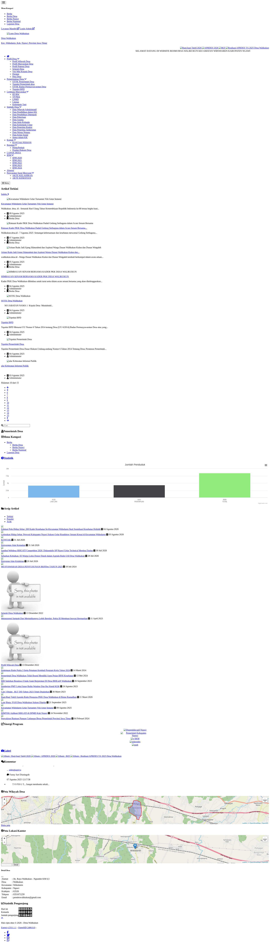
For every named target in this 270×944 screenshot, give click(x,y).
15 (8, 415)
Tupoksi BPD (18, 89)
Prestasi (15, 74)
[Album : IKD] (63, 756)
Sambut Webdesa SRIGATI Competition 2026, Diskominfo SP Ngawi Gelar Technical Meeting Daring (47, 550)
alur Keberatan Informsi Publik (15, 366)
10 (8, 403)
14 (8, 413)
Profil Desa (12, 59)
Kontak (10, 140)
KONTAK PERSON (22, 142)
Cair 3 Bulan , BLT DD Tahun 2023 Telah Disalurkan (25, 692)
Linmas (15, 102)
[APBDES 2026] (192, 48)
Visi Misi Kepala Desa (22, 71)
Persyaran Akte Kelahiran (12, 561)
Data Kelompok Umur (22, 125)
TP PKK (16, 97)
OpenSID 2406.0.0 (26, 927)
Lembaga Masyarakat (16, 92)
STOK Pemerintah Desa (23, 81)
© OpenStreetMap (254, 823)
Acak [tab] (9, 521)
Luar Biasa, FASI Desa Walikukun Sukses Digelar (23, 702)
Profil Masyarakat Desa (22, 64)
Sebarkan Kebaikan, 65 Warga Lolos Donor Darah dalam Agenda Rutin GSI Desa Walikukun (43, 556)
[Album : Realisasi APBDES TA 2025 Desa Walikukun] (96, 756)
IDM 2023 (17, 165)
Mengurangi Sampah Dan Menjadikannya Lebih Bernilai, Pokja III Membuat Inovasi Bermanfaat (44, 618)
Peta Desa (16, 76)
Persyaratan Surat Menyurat (19, 173)
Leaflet (244, 823)
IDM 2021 (17, 160)
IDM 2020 (17, 158)
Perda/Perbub (18, 147)
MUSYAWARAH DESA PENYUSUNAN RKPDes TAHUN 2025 (31, 566)
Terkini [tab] (10, 516)
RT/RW (15, 94)
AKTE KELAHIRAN (22, 175)
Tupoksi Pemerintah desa (23, 84)
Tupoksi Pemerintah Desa (12, 344)
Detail (16, 865)
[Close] (2, 876)
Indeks (4, 194)
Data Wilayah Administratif (24, 109)
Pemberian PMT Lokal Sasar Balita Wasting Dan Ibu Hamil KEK (30, 686)
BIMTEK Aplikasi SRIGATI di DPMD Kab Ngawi (24, 713)
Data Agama (17, 119)
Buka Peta (6, 865)
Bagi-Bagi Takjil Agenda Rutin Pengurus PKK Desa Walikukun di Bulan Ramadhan (38, 697)
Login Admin (26, 28)
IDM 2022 (17, 163)
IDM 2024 (17, 168)
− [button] (4, 802)
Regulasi (11, 145)
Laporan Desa (13, 24)
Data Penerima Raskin (22, 127)
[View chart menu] (266, 465)
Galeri (7, 750)
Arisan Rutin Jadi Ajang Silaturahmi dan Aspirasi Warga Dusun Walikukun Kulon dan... (40, 252)
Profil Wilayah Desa (21, 61)
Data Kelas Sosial (20, 135)
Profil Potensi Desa (20, 66)
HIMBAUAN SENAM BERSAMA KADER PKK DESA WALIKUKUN (35, 276)
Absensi (10, 170)
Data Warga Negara (21, 132)
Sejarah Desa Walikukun (12, 613)
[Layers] (264, 799)
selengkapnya (15, 780)
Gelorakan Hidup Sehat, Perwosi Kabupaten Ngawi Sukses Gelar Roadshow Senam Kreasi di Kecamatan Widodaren (53, 534)
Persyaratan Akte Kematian (13, 545)
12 (8, 408)
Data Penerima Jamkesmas (24, 130)
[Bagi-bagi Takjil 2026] (173, 48)
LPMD (15, 99)
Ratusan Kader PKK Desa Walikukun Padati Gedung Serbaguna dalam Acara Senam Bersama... (44, 228)
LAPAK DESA (14, 152)
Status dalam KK (20, 137)
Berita (9, 14)
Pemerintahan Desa (15, 79)
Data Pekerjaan (19, 117)
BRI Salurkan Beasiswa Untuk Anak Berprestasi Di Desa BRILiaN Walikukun (36, 681)
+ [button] (4, 799)
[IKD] (204, 48)
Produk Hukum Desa (21, 150)
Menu (6, 183)
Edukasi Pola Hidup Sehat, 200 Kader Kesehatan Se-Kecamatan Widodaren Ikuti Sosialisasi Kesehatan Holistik (50, 529)
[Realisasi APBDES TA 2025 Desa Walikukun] (229, 48)
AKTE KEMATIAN (21, 178)
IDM (9, 155)
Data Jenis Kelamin (21, 122)
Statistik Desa (13, 107)
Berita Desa (12, 16)
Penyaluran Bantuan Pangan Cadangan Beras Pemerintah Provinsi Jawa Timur (36, 718)
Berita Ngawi (13, 19)
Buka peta (5, 825)
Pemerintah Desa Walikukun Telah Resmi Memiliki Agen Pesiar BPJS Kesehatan (37, 675)
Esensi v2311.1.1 (8, 927)
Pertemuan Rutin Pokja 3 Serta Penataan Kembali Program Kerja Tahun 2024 (35, 670)
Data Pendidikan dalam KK (24, 112)
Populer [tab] (10, 519)
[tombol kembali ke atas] (2, 918)
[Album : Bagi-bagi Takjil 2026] (16, 756)
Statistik (8, 458)
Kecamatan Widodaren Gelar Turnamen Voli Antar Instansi (27, 204)
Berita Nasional (14, 21)
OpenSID (265, 823)
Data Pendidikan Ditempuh (24, 114)
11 (8, 405)
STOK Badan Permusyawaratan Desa (29, 87)
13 (8, 410)
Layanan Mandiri (9, 28)
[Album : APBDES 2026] (43, 756)
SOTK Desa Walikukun (11, 301)
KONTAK (6, 540)
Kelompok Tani (19, 104)
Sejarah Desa (18, 69)
